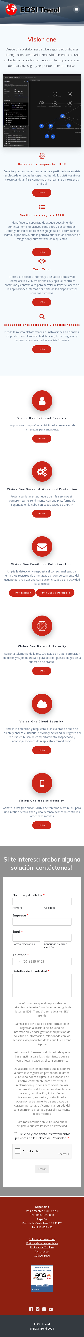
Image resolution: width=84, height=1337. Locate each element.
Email (18, 931)
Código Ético (42, 1255)
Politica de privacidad (42, 1239)
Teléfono (21, 955)
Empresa (20, 915)
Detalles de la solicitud (31, 971)
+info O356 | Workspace (55, 592)
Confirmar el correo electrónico (55, 945)
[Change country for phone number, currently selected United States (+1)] (17, 961)
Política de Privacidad (53, 1126)
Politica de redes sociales (42, 1243)
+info (41, 192)
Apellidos (49, 907)
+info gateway (22, 592)
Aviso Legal (42, 1251)
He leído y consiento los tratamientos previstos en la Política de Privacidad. (43, 1136)
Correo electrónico (24, 943)
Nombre (17, 907)
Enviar (42, 1169)
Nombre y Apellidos (29, 895)
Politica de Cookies (42, 1247)
